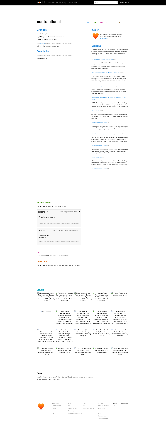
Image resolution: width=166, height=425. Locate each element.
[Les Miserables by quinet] (46, 311)
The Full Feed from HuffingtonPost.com (100, 134)
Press (54, 408)
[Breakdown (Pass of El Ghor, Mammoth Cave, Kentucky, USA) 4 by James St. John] (64, 350)
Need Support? (102, 408)
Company (55, 403)
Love (126, 23)
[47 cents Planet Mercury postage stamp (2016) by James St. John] (120, 294)
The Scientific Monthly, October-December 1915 (102, 86)
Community (51, 3)
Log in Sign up (124, 2)
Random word (72, 3)
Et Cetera (101, 403)
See (115, 23)
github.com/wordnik (88, 408)
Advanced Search (103, 418)
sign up (45, 206)
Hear (120, 23)
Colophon (55, 411)
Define (89, 23)
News (69, 403)
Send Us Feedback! (103, 405)
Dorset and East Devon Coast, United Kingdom (102, 59)
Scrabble (51, 379)
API (84, 405)
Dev (84, 403)
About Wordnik (57, 405)
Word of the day (61, 3)
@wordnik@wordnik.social (75, 413)
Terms (100, 411)
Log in (39, 206)
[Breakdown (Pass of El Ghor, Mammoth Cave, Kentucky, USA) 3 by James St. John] (101, 350)
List (101, 23)
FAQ (54, 413)
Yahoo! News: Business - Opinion (99, 122)
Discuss (108, 23)
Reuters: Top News (96, 110)
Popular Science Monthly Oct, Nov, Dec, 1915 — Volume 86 (105, 72)
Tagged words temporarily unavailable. (47, 218)
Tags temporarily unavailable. (44, 236)
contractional (103, 38)
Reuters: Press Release (97, 157)
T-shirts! (55, 416)
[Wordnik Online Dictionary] (41, 2)
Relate (96, 23)
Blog (69, 405)
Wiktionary (42, 43)
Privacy (100, 413)
